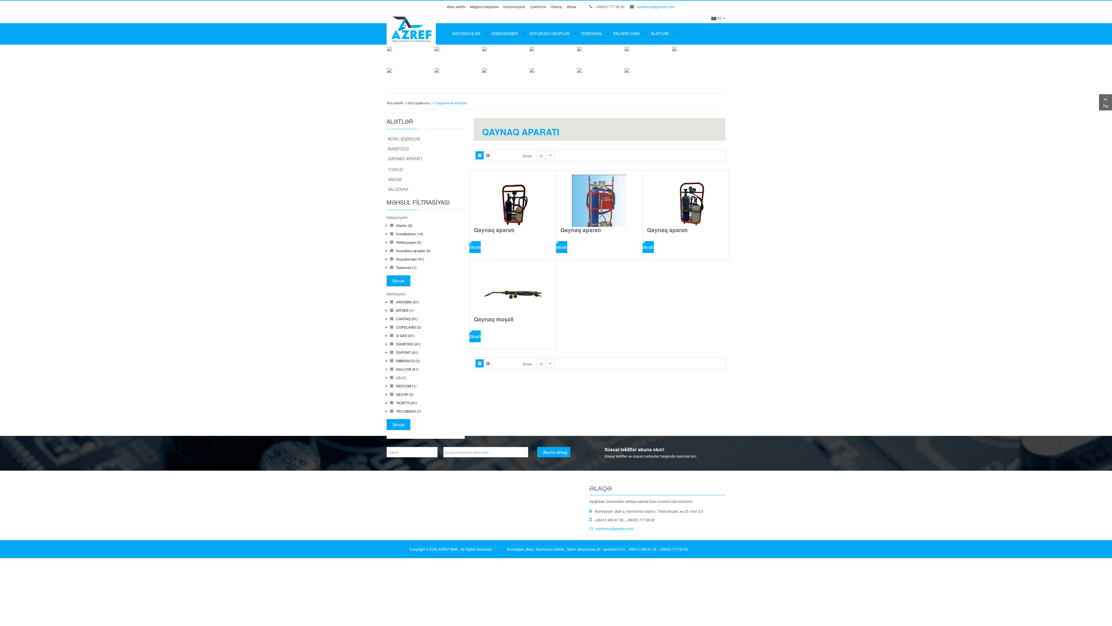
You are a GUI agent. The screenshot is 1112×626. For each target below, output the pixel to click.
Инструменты (418, 102)
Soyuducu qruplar (549, 33)
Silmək (398, 281)
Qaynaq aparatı (405, 158)
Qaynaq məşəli (493, 319)
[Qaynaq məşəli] (512, 290)
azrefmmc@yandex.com (656, 6)
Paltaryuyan (626, 33)
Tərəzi (395, 169)
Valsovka (398, 189)
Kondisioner (505, 33)
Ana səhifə (395, 102)
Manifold (398, 149)
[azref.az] (411, 29)
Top (1106, 105)
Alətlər (659, 33)
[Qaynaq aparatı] (512, 201)
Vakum (395, 179)
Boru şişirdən (404, 139)
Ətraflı (475, 247)
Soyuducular (466, 33)
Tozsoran (591, 33)
